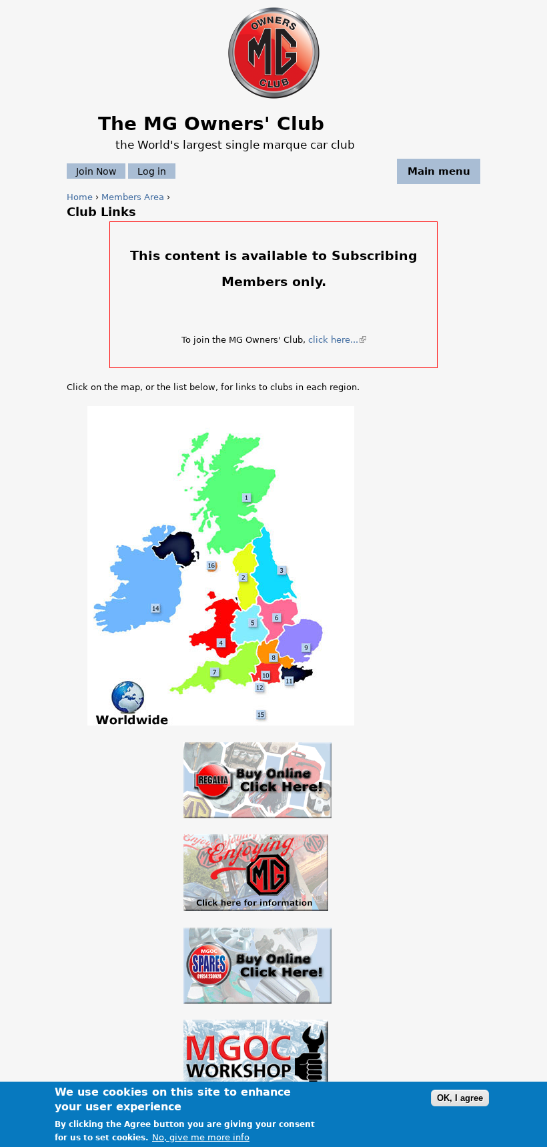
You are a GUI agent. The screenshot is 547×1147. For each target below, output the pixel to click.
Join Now (96, 171)
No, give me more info (200, 1137)
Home (80, 197)
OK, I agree (460, 1098)
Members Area (132, 197)
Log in (151, 171)
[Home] (274, 100)
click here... (336, 340)
